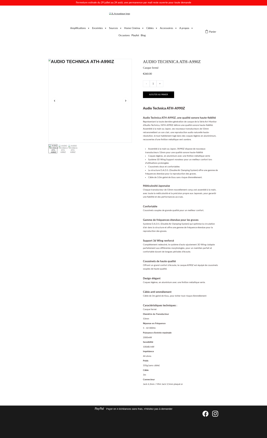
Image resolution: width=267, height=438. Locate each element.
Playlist (135, 35)
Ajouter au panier (158, 95)
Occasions (124, 35)
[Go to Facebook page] (206, 414)
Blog (143, 35)
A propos (184, 28)
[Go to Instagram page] (215, 414)
